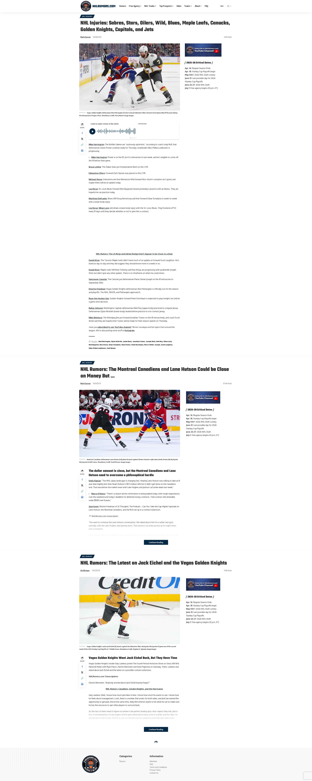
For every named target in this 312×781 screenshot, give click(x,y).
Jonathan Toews (139, 341)
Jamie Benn (127, 341)
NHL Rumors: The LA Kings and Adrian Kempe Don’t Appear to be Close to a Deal (134, 254)
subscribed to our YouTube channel (114, 327)
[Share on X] (82, 139)
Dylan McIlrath (116, 341)
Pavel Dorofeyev (137, 345)
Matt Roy (159, 341)
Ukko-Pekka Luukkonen (97, 348)
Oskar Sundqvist (115, 345)
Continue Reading (156, 542)
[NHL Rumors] (97, 6)
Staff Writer (85, 757)
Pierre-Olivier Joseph (152, 345)
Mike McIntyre (95, 317)
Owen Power (126, 345)
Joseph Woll (150, 341)
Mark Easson (85, 37)
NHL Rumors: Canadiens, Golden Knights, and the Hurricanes (134, 689)
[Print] (82, 150)
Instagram (129, 330)
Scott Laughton (166, 345)
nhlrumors (101, 743)
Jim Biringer (85, 570)
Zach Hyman (111, 348)
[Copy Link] (82, 145)
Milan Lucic (104, 208)
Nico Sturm (104, 345)
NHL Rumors (87, 16)
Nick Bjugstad (94, 345)
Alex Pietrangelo (104, 341)
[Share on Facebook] (82, 133)
